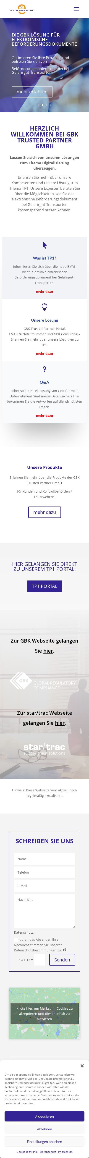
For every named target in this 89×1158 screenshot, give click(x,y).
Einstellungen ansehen (44, 1141)
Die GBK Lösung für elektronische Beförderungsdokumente (44, 39)
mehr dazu (44, 512)
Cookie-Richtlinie (27, 1152)
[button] (82, 1065)
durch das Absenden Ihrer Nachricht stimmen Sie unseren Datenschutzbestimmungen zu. (38, 945)
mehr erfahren (32, 92)
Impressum (65, 1152)
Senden (62, 960)
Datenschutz (48, 1152)
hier (48, 650)
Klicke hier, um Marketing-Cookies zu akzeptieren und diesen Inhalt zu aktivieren (44, 1013)
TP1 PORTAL (44, 586)
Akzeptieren (44, 1116)
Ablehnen (44, 1129)
